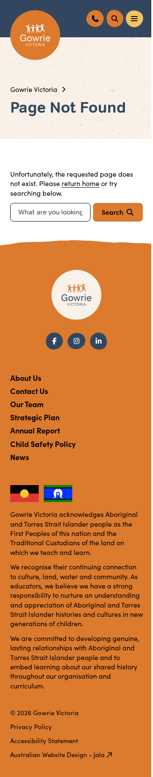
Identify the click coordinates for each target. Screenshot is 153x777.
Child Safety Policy (43, 443)
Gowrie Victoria (33, 89)
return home (80, 183)
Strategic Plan (35, 417)
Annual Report (35, 430)
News (19, 457)
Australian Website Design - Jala (57, 754)
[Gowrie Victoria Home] (35, 35)
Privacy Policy (31, 726)
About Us (25, 377)
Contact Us (29, 391)
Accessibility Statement (44, 740)
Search (112, 211)
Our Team (27, 404)
